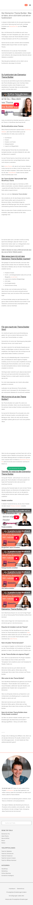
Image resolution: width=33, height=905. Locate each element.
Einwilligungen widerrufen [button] (16, 895)
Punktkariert (10, 790)
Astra (28, 632)
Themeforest (12, 172)
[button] (30, 5)
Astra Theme (8, 166)
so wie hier (14, 277)
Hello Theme (13, 638)
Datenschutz (20, 888)
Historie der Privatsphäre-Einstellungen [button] (16, 899)
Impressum (12, 888)
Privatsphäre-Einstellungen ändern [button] (16, 892)
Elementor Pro (13, 26)
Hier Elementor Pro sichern (16, 468)
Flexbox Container (16, 506)
